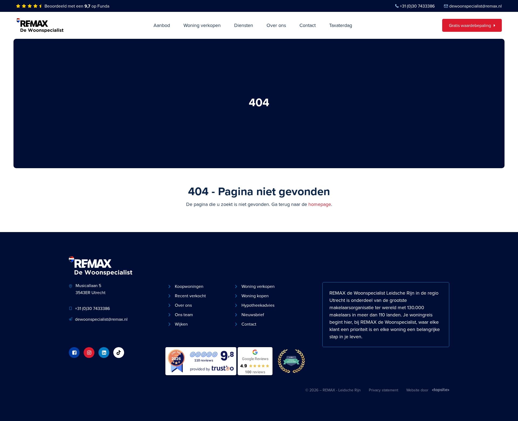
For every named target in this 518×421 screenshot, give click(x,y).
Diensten (243, 25)
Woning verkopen (202, 25)
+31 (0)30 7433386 (417, 6)
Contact (307, 25)
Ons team (184, 315)
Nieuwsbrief (252, 315)
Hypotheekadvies (257, 305)
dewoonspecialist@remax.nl (475, 6)
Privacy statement (383, 390)
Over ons (276, 25)
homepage (319, 204)
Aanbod (162, 25)
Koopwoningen (189, 286)
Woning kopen (255, 296)
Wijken (181, 324)
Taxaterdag (340, 25)
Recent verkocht (190, 296)
